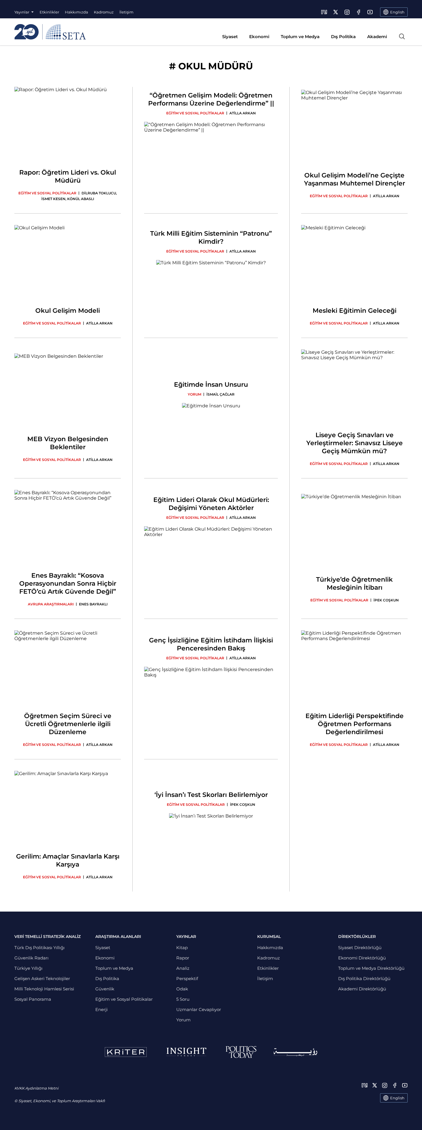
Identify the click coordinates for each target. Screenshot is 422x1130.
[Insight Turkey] (186, 1052)
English (397, 1098)
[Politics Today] (241, 1052)
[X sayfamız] (335, 12)
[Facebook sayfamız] (358, 12)
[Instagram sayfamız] (347, 12)
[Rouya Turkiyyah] (295, 1052)
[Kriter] (126, 1052)
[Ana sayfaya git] (50, 32)
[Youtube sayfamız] (370, 12)
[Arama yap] (402, 36)
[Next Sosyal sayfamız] (324, 12)
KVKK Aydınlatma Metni (36, 1088)
